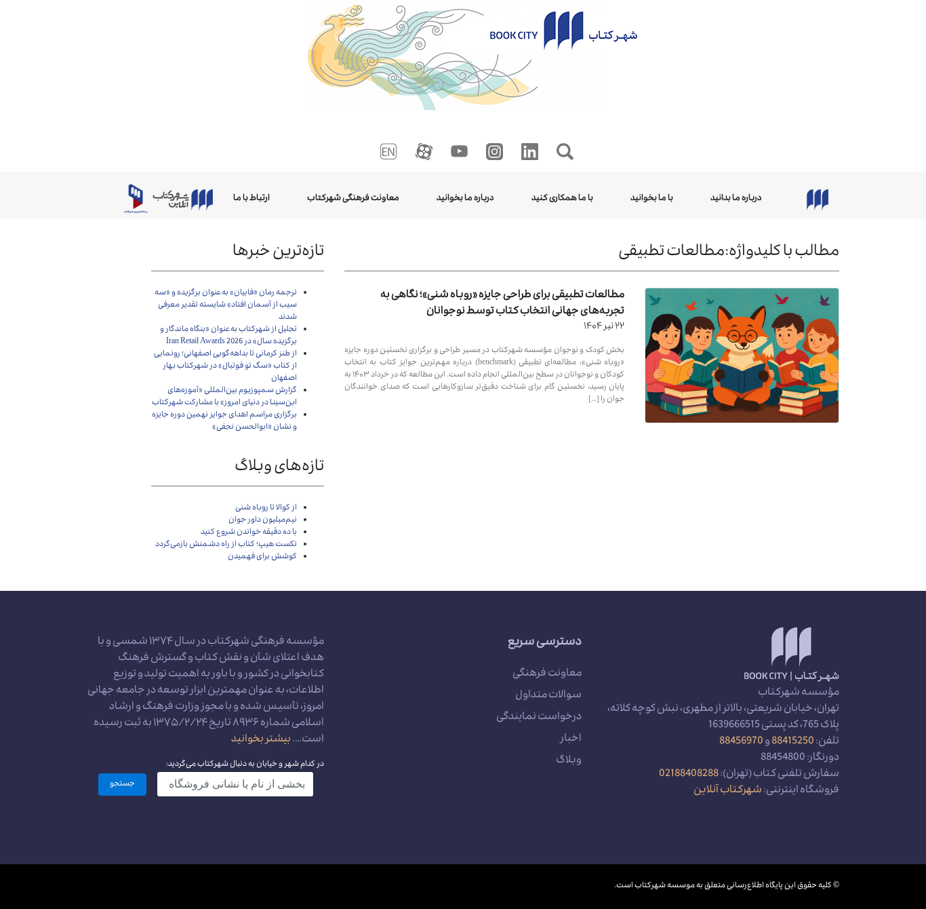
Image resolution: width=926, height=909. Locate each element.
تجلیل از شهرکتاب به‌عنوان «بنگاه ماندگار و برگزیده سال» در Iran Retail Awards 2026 (228, 336)
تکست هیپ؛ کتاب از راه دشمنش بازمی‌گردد (226, 545)
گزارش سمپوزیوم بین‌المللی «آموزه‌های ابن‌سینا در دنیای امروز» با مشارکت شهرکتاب (224, 397)
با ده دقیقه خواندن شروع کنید (249, 532)
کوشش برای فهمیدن (262, 557)
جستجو (122, 784)
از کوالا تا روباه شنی (266, 508)
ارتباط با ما (251, 199)
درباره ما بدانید (736, 199)
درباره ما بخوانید (465, 199)
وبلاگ (569, 761)
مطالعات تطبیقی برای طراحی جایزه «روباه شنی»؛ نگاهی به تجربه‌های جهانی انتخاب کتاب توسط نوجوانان (502, 304)
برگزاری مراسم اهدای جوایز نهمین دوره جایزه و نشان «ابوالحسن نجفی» (224, 421)
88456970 (741, 742)
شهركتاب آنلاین (727, 791)
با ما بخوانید (651, 199)
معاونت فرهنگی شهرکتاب (353, 199)
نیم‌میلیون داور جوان (262, 520)
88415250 (792, 742)
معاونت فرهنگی (547, 674)
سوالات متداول (548, 696)
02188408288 (689, 775)
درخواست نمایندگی (539, 718)
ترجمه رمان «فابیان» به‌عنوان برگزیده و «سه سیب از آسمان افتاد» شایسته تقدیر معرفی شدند (226, 305)
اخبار (571, 739)
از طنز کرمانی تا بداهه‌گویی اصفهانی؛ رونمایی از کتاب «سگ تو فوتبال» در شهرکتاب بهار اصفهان (225, 366)
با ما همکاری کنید (562, 199)
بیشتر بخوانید (261, 740)
